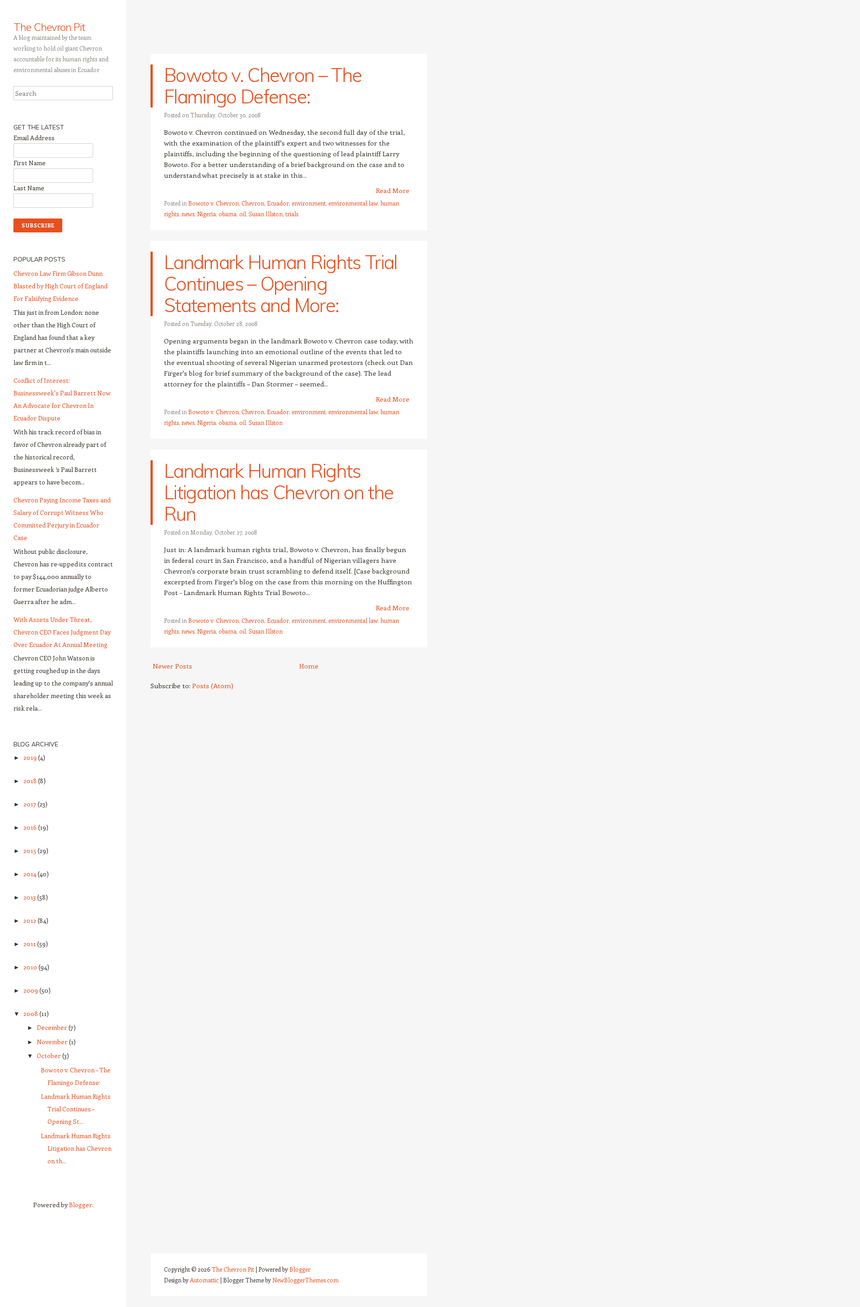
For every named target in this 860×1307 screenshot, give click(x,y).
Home (308, 665)
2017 (30, 804)
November (53, 1041)
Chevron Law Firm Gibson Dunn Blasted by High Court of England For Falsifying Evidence (60, 286)
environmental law (353, 203)
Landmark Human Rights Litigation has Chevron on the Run (278, 492)
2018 (30, 780)
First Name (29, 163)
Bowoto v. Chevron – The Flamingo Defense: (262, 85)
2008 (31, 1013)
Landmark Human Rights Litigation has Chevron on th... (76, 1148)
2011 (30, 943)
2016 (30, 827)
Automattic (204, 1280)
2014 (30, 874)
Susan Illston (266, 214)
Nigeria (206, 214)
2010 (31, 967)
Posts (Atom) (212, 685)
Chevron (252, 203)
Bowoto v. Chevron (213, 203)
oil (242, 214)
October (49, 1055)
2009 (31, 990)
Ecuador (278, 203)
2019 (30, 757)
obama (227, 214)
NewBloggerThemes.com (305, 1280)
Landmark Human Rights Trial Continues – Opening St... (76, 1109)
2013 (30, 897)
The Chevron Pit (49, 27)
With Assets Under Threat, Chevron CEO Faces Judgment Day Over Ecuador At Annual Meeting (62, 632)
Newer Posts (172, 665)
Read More (392, 190)
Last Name (28, 188)
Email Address (34, 137)
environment (309, 203)
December (53, 1027)
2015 (30, 850)
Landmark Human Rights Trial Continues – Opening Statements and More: (280, 283)
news (187, 214)
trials (291, 214)
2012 (30, 920)
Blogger (80, 1204)
